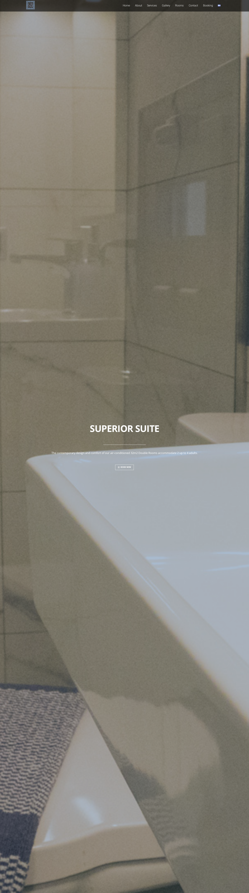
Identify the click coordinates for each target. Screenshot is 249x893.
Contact (193, 5)
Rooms (179, 5)
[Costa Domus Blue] (30, 8)
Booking (208, 5)
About (138, 5)
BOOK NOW (126, 467)
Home (126, 5)
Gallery (166, 5)
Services (152, 5)
